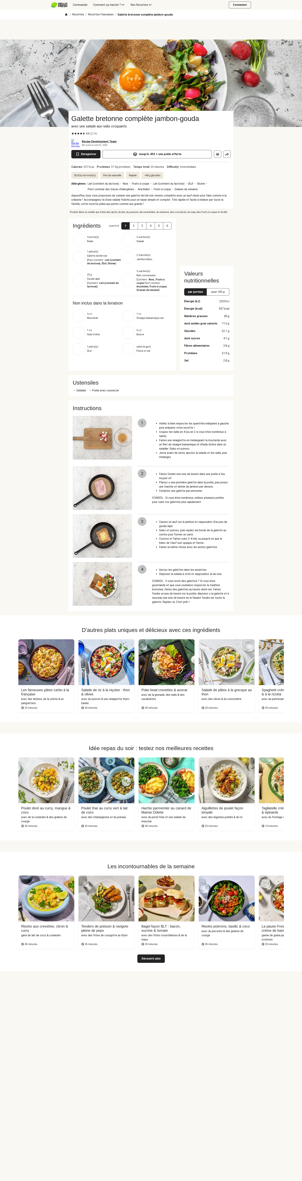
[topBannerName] (151, 29)
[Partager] (227, 154)
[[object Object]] (217, 154)
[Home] (66, 14)
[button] (125, 226)
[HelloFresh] (59, 5)
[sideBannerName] (207, 240)
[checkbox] (72, 133)
